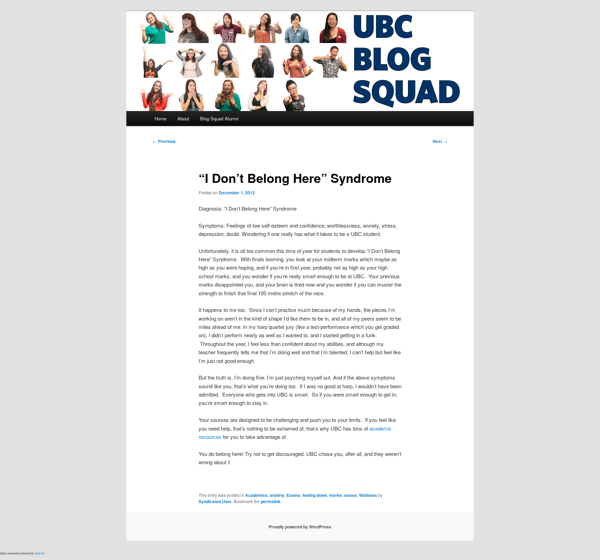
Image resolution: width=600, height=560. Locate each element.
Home (160, 118)
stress (350, 495)
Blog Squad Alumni (219, 118)
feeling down (314, 495)
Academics (256, 495)
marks (335, 495)
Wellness (368, 495)
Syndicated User (215, 501)
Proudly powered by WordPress (300, 527)
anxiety (277, 495)
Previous (164, 141)
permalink (271, 501)
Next (440, 141)
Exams (293, 495)
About (183, 118)
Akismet (39, 553)
